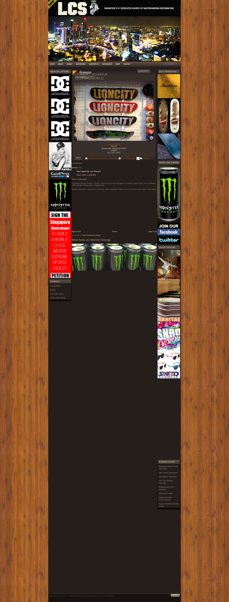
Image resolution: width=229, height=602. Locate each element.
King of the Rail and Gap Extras (169, 505)
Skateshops (107, 64)
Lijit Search (169, 64)
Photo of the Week (57, 298)
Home (52, 64)
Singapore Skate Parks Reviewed (168, 467)
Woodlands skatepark (168, 477)
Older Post (152, 232)
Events (53, 290)
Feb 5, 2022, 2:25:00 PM (86, 175)
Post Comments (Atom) (91, 235)
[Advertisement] (168, 418)
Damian (74, 168)
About (60, 64)
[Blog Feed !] (145, 158)
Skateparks (80, 64)
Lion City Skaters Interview (166, 482)
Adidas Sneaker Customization (165, 498)
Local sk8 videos (57, 294)
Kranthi (99, 596)
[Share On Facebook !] (127, 158)
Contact (127, 64)
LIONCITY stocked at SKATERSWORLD (91, 76)
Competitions (55, 286)
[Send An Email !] (138, 158)
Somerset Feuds (166, 493)
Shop (118, 64)
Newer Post (76, 232)
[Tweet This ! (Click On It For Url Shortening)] (101, 158)
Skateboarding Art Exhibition (166, 488)
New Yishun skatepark (168, 473)
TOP (175, 595)
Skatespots (94, 64)
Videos (69, 64)
